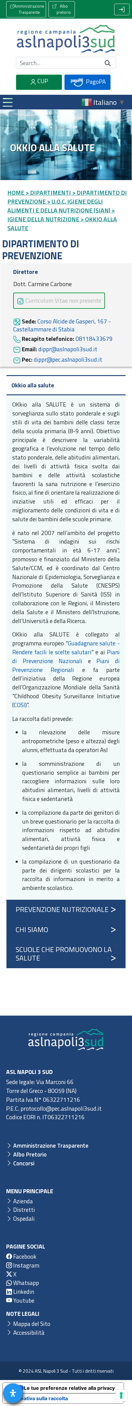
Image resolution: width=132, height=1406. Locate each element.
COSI (19, 704)
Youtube (23, 1300)
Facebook (24, 1256)
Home (15, 192)
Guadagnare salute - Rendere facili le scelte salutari (66, 647)
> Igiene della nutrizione (61, 214)
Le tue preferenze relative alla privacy (69, 1388)
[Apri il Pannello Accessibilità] (13, 1393)
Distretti (23, 1209)
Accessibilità (28, 1332)
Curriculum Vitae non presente (62, 300)
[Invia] (108, 63)
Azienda (22, 1201)
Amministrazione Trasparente (29, 9)
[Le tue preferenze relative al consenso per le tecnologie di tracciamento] (121, 1395)
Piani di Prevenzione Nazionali (66, 656)
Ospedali (23, 1218)
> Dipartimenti (48, 192)
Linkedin (23, 1291)
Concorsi (23, 1163)
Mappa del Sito (31, 1323)
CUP (42, 80)
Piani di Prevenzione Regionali (66, 665)
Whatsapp (25, 1282)
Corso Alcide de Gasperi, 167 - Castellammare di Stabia (62, 325)
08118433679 (94, 338)
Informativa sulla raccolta (38, 1398)
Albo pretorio (63, 9)
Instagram (25, 1265)
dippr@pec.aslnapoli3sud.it (68, 359)
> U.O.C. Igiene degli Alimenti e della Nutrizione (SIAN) (58, 206)
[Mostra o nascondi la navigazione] (7, 102)
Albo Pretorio (29, 1154)
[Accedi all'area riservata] (122, 9)
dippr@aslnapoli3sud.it (67, 349)
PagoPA (95, 81)
